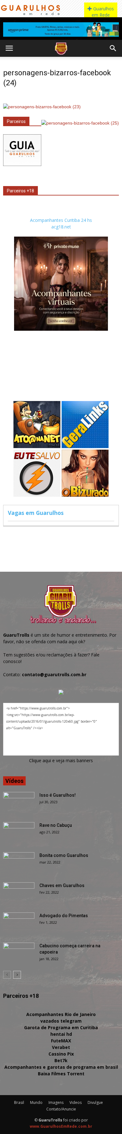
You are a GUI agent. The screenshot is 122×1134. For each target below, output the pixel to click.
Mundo (36, 1102)
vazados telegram (61, 1021)
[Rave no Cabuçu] (18, 833)
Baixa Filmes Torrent (61, 1074)
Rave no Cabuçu (55, 825)
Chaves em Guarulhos (61, 885)
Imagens (56, 1102)
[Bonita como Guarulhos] (18, 863)
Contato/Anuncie (61, 1109)
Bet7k (61, 1060)
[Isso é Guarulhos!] (18, 803)
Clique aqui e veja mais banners (61, 760)
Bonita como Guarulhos (63, 855)
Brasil (19, 1102)
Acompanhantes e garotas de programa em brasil (61, 1067)
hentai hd (61, 1034)
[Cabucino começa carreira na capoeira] (18, 954)
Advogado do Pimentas (63, 915)
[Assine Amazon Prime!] (61, 29)
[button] (113, 48)
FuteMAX (61, 1041)
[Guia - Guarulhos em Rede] (22, 164)
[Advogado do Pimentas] (18, 923)
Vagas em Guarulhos (36, 512)
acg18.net (61, 227)
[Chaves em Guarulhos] (18, 893)
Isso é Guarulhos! (57, 795)
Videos (75, 1102)
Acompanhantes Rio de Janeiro (61, 1014)
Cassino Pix (61, 1054)
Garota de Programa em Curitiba (61, 1027)
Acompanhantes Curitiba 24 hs (61, 220)
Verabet (61, 1047)
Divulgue (95, 1102)
